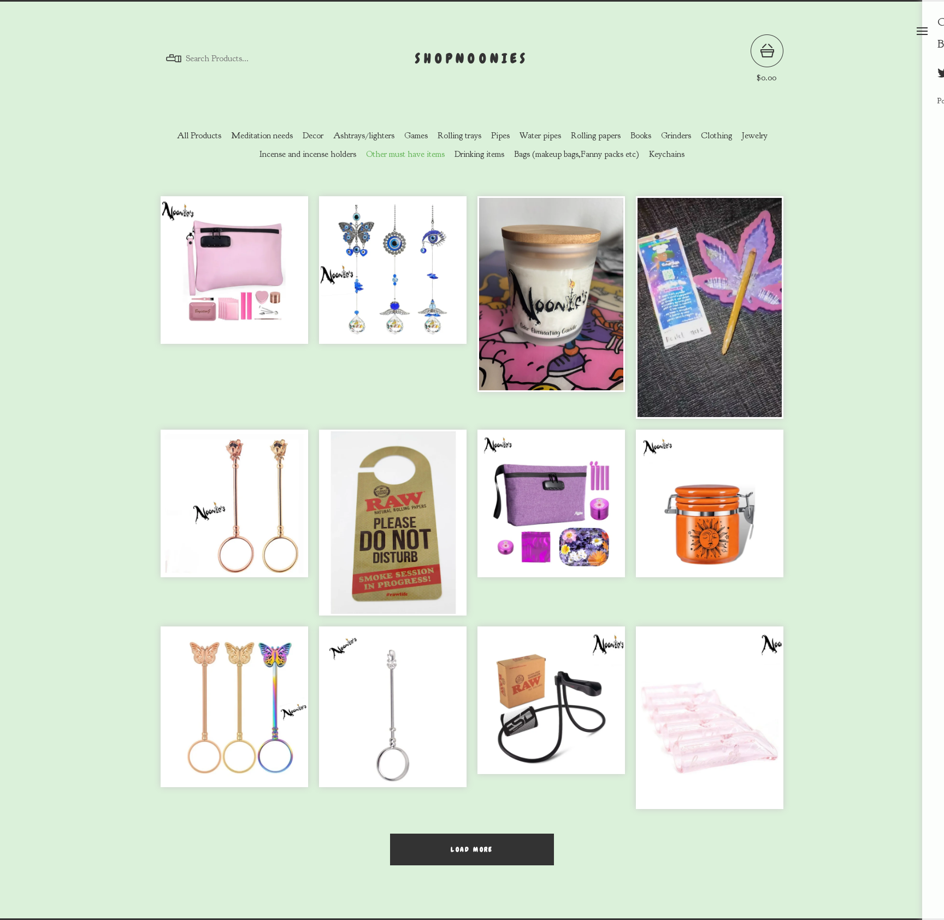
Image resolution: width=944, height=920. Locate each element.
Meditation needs (262, 135)
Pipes (500, 135)
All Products (199, 135)
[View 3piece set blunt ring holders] (234, 723)
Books (640, 135)
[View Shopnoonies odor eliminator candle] (551, 312)
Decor (313, 135)
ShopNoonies (471, 58)
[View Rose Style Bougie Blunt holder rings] (234, 528)
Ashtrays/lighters (363, 135)
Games (416, 135)
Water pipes (540, 135)
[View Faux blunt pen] (709, 312)
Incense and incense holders (307, 154)
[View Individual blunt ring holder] (393, 723)
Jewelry (755, 135)
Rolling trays (459, 135)
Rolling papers (596, 135)
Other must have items (405, 154)
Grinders (676, 135)
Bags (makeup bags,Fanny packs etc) (576, 154)
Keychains (667, 154)
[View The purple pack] (551, 528)
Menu (922, 31)
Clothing (716, 135)
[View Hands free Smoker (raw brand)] (551, 723)
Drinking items (479, 154)
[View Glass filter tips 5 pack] (709, 723)
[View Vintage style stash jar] (709, 528)
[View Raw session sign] (393, 528)
